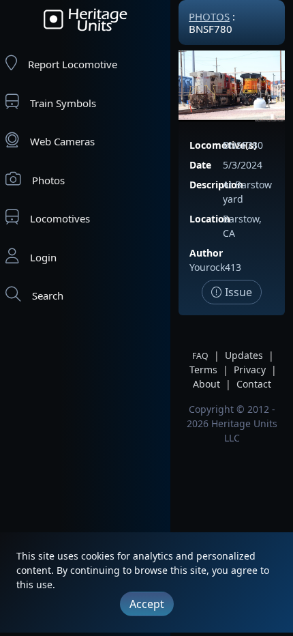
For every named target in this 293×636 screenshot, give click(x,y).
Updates (244, 355)
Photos (48, 180)
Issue (237, 292)
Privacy (250, 369)
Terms (203, 369)
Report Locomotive (72, 64)
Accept (146, 603)
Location (209, 218)
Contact (253, 383)
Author (206, 252)
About (206, 383)
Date (200, 164)
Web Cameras (62, 141)
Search (47, 295)
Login (43, 257)
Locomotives (60, 218)
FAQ (200, 356)
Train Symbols (63, 103)
